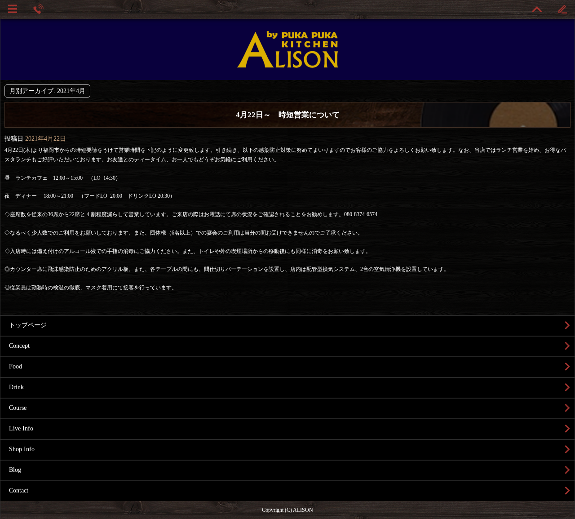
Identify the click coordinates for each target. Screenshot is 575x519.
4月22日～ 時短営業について (288, 115)
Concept (19, 345)
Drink (16, 387)
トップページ (28, 325)
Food (15, 366)
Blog (15, 469)
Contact (18, 490)
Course (18, 407)
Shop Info (22, 449)
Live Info (21, 428)
